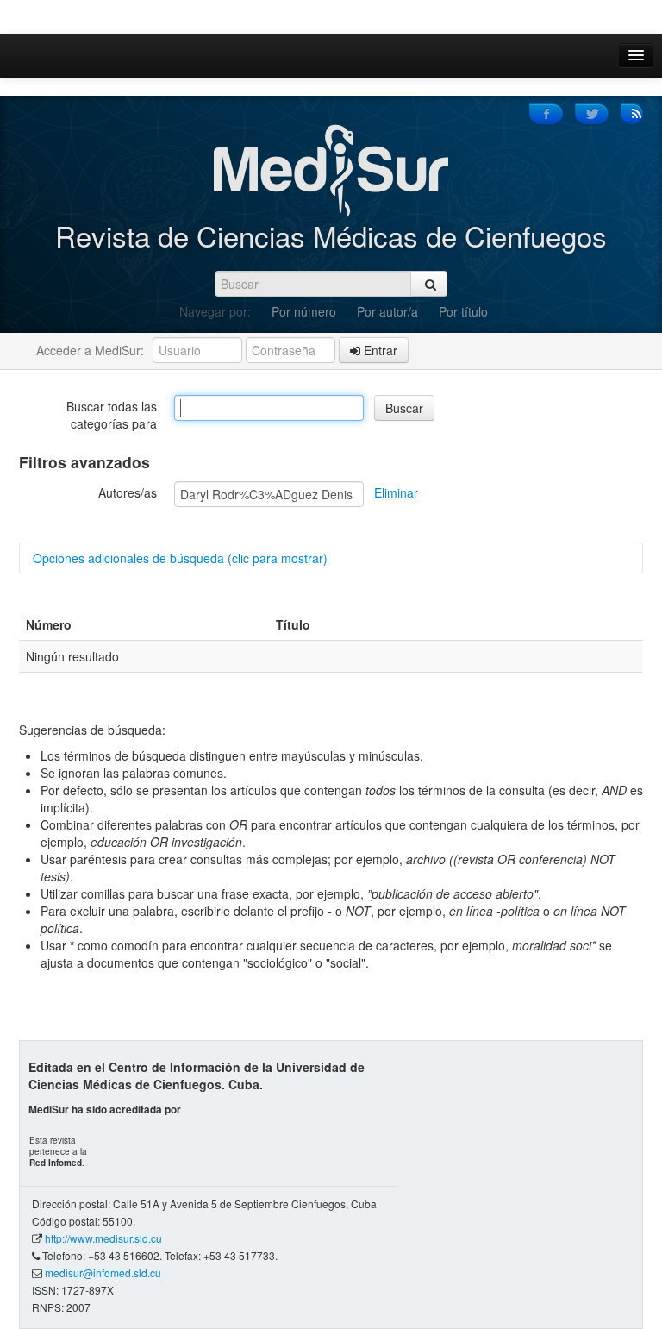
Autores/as (127, 492)
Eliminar (396, 492)
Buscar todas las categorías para (111, 415)
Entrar (378, 350)
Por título (463, 311)
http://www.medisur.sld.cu (103, 1238)
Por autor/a (387, 311)
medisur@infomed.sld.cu (103, 1272)
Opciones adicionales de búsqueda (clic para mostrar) (180, 558)
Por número (304, 311)
